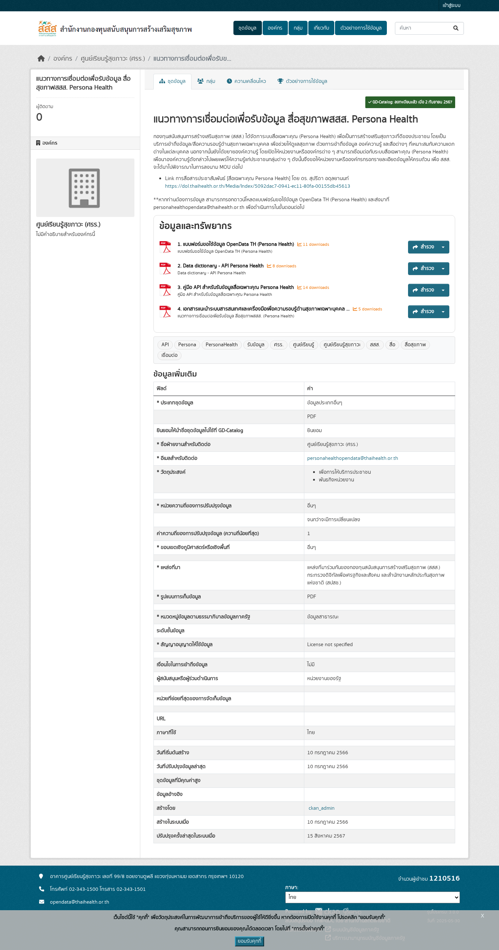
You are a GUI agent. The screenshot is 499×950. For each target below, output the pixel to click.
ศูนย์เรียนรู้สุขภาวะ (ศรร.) (113, 59)
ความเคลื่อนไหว (249, 81)
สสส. (375, 344)
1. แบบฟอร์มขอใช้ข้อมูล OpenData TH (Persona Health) (236, 244)
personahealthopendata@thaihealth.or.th (352, 458)
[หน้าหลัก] (41, 59)
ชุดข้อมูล (247, 28)
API (165, 344)
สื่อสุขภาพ (415, 344)
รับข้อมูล (255, 344)
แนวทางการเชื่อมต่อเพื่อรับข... (192, 59)
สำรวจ (427, 247)
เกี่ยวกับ (321, 28)
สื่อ (392, 344)
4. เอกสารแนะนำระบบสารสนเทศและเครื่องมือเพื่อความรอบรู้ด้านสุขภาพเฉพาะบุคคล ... (264, 309)
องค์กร (275, 28)
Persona (187, 344)
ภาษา (291, 887)
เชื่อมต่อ (169, 355)
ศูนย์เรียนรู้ (303, 344)
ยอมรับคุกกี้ (249, 941)
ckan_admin (322, 808)
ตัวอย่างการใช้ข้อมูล (361, 28)
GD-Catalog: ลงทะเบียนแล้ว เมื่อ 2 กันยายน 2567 (412, 102)
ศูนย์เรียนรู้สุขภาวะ (342, 344)
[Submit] (456, 28)
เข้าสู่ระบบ (452, 5)
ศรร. (278, 344)
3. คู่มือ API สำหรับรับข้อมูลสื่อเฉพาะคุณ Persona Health (236, 287)
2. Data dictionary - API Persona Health (221, 266)
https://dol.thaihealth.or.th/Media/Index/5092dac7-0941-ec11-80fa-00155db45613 (257, 186)
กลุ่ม (298, 28)
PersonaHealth (222, 344)
